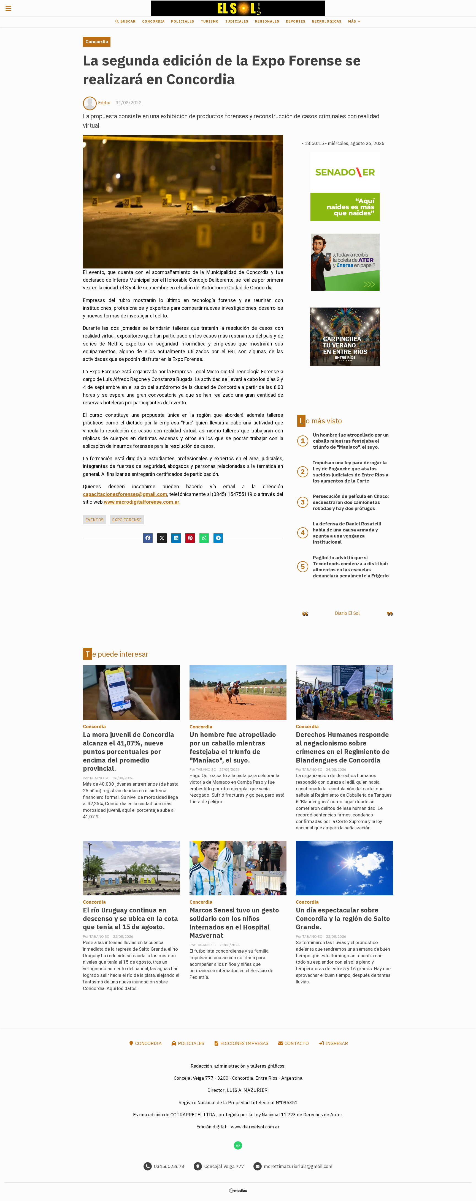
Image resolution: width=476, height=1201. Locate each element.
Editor (104, 103)
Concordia (153, 21)
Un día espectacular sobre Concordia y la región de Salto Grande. (343, 918)
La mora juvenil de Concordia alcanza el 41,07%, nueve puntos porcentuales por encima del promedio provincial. (128, 751)
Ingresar (336, 1043)
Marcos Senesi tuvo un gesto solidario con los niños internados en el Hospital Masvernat (234, 923)
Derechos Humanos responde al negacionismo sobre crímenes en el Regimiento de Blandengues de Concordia (343, 747)
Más (352, 21)
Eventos (94, 519)
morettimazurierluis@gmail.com (298, 1166)
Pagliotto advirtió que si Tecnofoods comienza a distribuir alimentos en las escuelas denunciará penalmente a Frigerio (351, 567)
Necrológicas (327, 21)
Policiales (182, 21)
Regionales (267, 21)
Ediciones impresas (243, 1043)
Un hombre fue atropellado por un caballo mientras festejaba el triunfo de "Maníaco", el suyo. (233, 747)
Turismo (210, 21)
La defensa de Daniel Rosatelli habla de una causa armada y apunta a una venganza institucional (347, 533)
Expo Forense (127, 519)
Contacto (296, 1043)
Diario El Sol (347, 613)
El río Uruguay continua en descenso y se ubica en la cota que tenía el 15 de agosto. (130, 918)
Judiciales (236, 21)
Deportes (295, 21)
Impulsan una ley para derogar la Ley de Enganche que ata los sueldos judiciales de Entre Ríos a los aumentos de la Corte (350, 472)
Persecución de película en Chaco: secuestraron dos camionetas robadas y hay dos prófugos (351, 502)
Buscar (127, 21)
